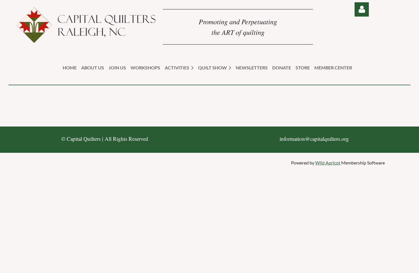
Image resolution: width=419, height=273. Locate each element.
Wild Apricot (327, 162)
